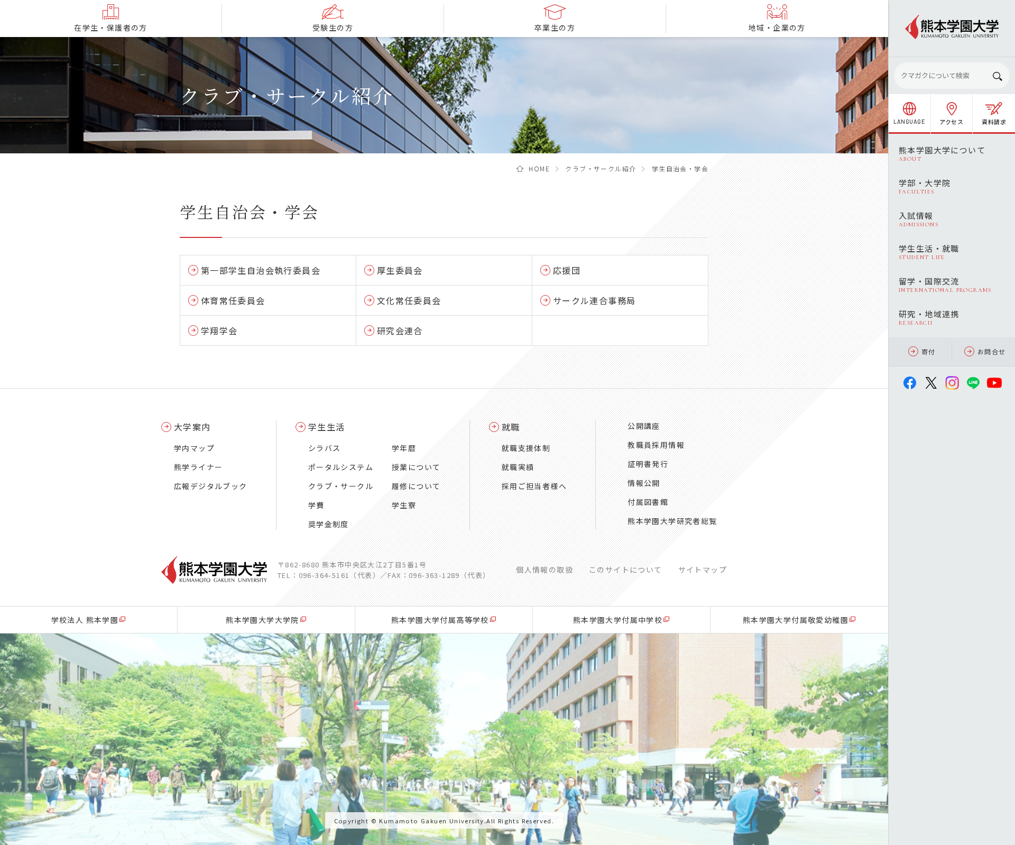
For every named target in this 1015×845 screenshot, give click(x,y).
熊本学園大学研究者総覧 (672, 521)
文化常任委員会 (409, 300)
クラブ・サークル (340, 486)
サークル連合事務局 (594, 300)
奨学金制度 (328, 524)
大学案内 (192, 426)
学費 (316, 505)
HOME (539, 168)
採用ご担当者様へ (534, 486)
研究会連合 (400, 330)
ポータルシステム (340, 467)
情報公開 (644, 482)
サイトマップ (702, 569)
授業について (416, 467)
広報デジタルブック (210, 486)
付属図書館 (648, 502)
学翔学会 (219, 330)
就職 (511, 426)
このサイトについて (625, 569)
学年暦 (404, 448)
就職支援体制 (526, 448)
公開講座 (644, 425)
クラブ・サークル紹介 (600, 168)
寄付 (928, 351)
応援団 (566, 270)
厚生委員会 (400, 270)
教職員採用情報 (656, 444)
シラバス (324, 448)
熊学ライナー (198, 467)
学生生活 (326, 426)
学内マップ (194, 448)
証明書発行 (648, 463)
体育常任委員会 (233, 300)
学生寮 (404, 505)
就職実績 (518, 467)
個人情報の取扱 (544, 569)
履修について (416, 486)
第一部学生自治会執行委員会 (260, 270)
